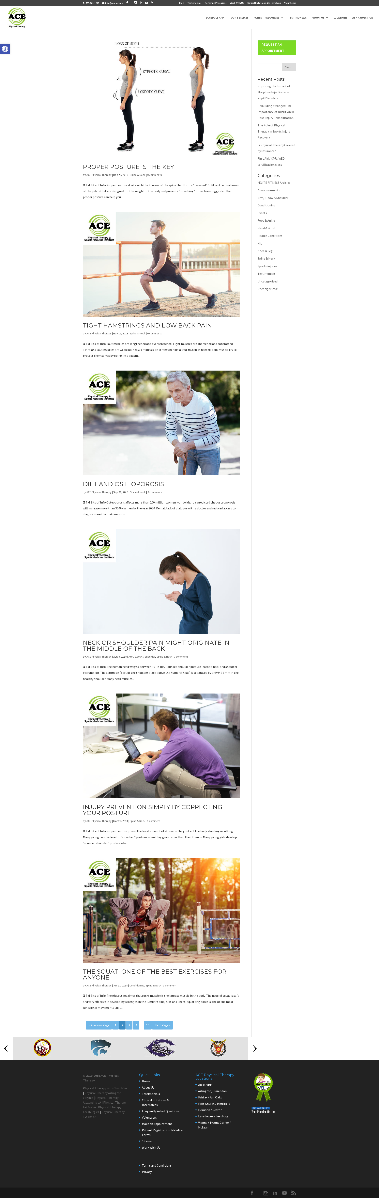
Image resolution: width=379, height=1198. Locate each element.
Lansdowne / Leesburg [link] (213, 1116)
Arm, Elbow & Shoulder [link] (142, 656)
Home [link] (146, 1081)
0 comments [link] (154, 175)
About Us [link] (318, 17)
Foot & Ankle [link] (266, 220)
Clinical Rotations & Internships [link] (264, 3)
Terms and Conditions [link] (157, 1165)
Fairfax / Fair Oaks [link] (210, 1097)
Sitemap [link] (147, 1141)
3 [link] (129, 1025)
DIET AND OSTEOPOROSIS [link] (123, 484)
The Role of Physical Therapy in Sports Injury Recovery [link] (274, 131)
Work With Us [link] (237, 3)
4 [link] (136, 1025)
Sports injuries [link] (267, 266)
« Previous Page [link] (98, 1025)
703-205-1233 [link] (92, 3)
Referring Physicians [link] (216, 3)
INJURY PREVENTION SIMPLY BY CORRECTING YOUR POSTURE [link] (152, 810)
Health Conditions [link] (270, 236)
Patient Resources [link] (266, 17)
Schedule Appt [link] (216, 17)
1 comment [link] (153, 821)
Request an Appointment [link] (273, 47)
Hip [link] (260, 243)
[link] (5, 49)
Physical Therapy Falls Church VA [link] (105, 1088)
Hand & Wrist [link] (266, 228)
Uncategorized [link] (268, 281)
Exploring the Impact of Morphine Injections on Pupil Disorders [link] (274, 92)
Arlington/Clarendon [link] (212, 1091)
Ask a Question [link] (362, 17)
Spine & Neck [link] (137, 175)
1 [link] (115, 1025)
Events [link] (262, 213)
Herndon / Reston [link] (210, 1110)
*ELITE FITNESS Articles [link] (274, 182)
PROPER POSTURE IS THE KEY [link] (128, 166)
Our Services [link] (240, 17)
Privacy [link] (147, 1172)
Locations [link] (340, 17)
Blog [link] (181, 3)
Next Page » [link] (162, 1025)
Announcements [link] (269, 190)
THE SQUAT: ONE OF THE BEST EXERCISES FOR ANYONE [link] (154, 974)
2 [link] (122, 1025)
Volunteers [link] (290, 3)
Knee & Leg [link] (265, 251)
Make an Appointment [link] (157, 1124)
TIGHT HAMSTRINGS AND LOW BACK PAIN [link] (147, 325)
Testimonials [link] (194, 3)
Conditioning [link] (136, 985)
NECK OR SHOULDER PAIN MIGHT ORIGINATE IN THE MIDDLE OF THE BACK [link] (156, 645)
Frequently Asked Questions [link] (160, 1111)
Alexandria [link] (205, 1085)
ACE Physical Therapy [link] (99, 175)
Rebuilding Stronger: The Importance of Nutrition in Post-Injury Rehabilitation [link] (276, 112)
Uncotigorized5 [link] (268, 289)
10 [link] (147, 1025)
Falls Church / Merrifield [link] (214, 1104)
